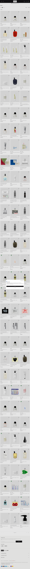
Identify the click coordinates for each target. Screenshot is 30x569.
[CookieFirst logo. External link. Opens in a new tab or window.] (6, 281)
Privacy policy (22, 280)
